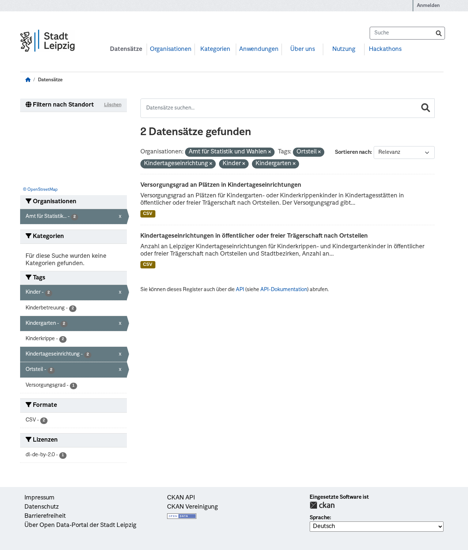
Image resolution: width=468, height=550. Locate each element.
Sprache (320, 517)
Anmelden (428, 5)
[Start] (27, 80)
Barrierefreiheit (45, 516)
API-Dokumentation (283, 289)
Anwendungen (259, 49)
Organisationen (171, 49)
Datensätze (126, 49)
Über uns (302, 49)
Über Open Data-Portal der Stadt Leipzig (80, 525)
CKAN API (181, 498)
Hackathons (385, 49)
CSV (147, 214)
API (240, 289)
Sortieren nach (353, 152)
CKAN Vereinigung (192, 507)
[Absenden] (439, 33)
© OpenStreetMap (40, 190)
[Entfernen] (269, 152)
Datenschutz (41, 507)
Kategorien (215, 49)
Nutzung (343, 49)
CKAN (322, 505)
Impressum (39, 498)
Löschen (112, 105)
